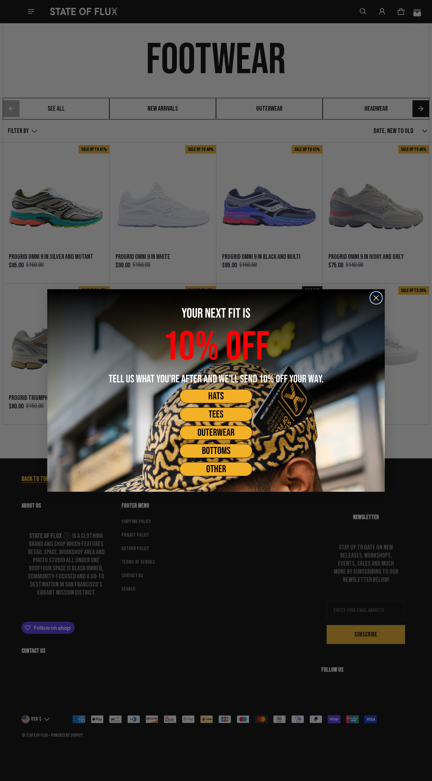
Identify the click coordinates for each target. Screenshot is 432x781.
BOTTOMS (216, 451)
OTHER (216, 469)
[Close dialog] (376, 298)
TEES (216, 414)
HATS (216, 396)
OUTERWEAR (216, 433)
